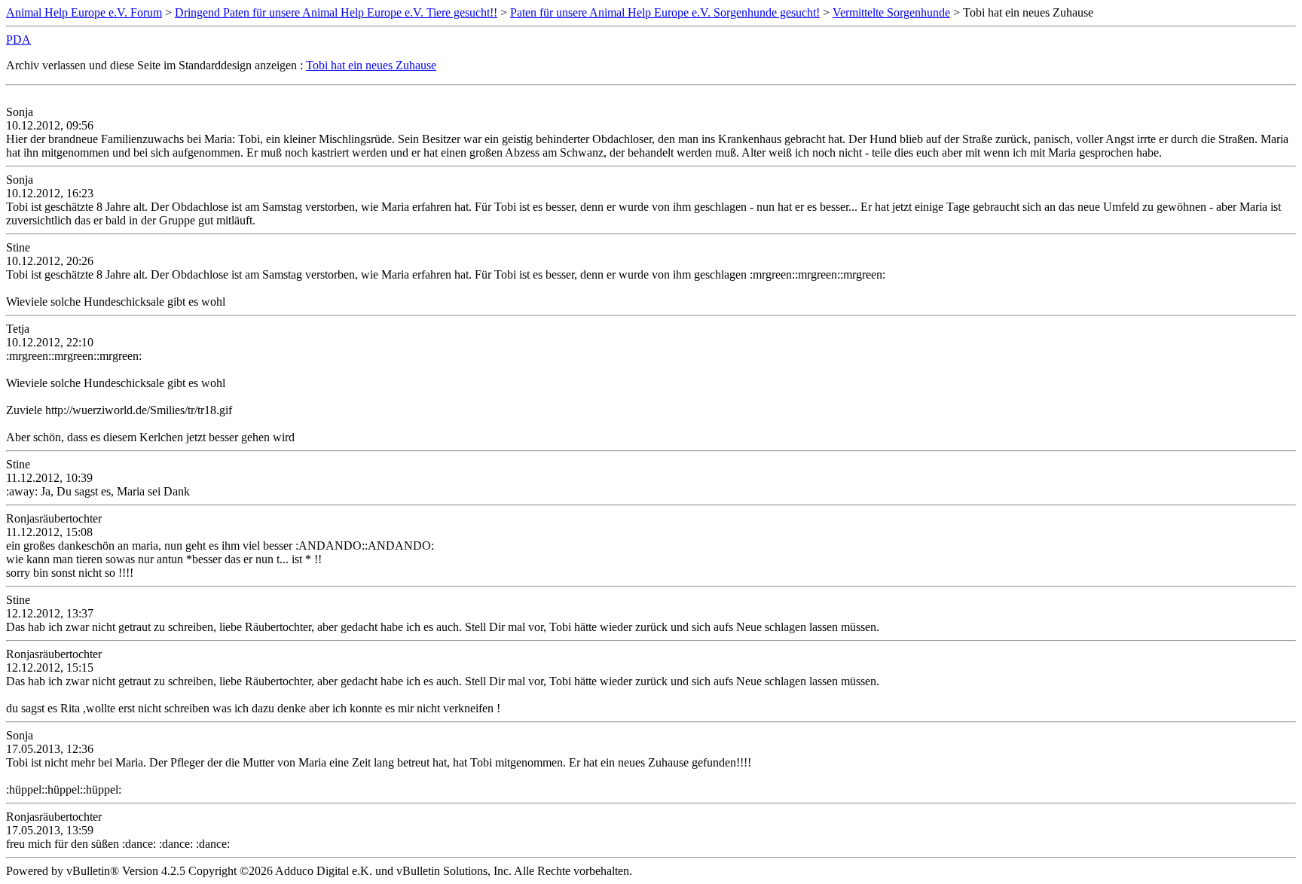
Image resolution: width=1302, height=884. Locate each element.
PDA (18, 39)
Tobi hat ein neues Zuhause (371, 65)
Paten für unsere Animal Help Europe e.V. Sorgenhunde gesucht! (665, 12)
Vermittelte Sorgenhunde (891, 12)
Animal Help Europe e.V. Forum (84, 12)
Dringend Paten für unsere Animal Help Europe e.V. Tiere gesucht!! (336, 12)
